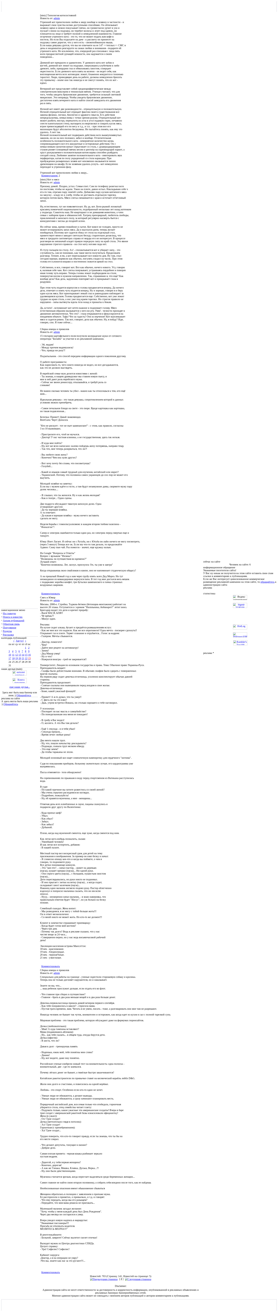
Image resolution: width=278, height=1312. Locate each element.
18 (13, 658)
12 (16, 654)
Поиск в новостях (13, 617)
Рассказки (8, 634)
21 (23, 658)
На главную (9, 613)
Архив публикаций (13, 620)
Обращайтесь (23, 695)
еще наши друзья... (19, 687)
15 (26, 654)
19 (16, 658)
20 (20, 658)
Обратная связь (11, 624)
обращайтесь (267, 582)
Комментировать (50, 593)
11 (13, 654)
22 (26, 658)
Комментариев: (49, 175)
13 (20, 654)
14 (23, 654)
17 (10, 658)
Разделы (7, 631)
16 (29, 654)
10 (10, 654)
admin (57, 18)
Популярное (9, 627)
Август (20, 640)
